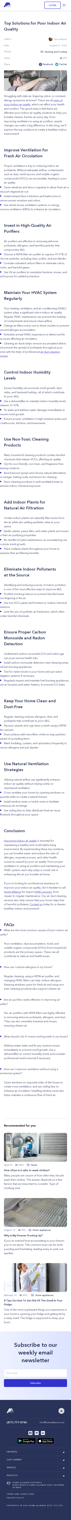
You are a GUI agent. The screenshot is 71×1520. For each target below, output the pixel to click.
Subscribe (35, 1383)
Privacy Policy (15, 1498)
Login (52, 5)
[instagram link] (37, 1433)
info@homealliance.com (52, 1422)
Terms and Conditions (20, 1494)
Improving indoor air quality (20, 840)
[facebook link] (30, 1433)
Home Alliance (12, 891)
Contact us (36, 904)
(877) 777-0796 (17, 1422)
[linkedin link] (43, 1433)
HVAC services (43, 891)
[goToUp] (61, 1411)
